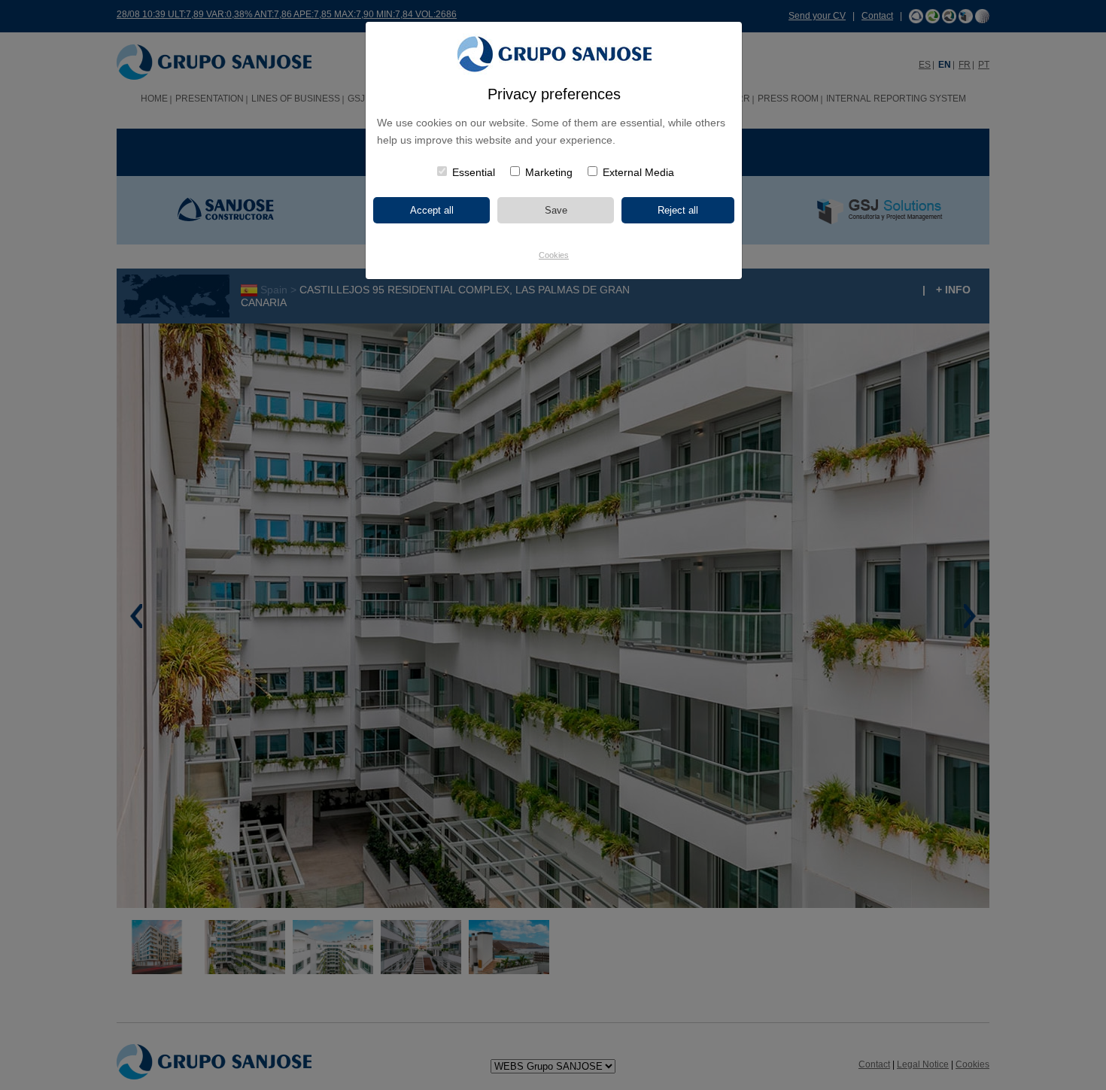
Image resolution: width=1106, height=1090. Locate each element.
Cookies (554, 255)
